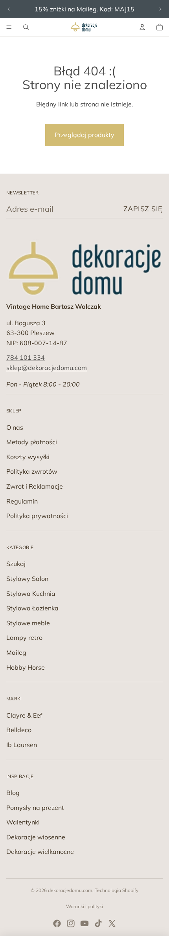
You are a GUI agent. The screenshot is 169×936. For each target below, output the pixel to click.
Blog (13, 793)
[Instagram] (70, 923)
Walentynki (23, 822)
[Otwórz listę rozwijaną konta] (142, 27)
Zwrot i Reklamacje (34, 486)
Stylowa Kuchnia (30, 593)
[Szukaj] (26, 27)
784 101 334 (25, 357)
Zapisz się (143, 208)
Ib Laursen (21, 745)
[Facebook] (57, 923)
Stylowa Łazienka (32, 608)
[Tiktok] (98, 923)
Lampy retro (24, 637)
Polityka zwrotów (31, 471)
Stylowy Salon (27, 578)
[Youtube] (84, 923)
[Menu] (9, 27)
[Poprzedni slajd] (8, 9)
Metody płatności (31, 442)
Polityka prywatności (37, 516)
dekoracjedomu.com (70, 890)
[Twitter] (112, 923)
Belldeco (18, 730)
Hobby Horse (25, 667)
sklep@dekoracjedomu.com (46, 368)
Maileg (16, 652)
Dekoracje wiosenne (35, 837)
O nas (14, 427)
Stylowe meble (28, 623)
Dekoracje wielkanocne (40, 851)
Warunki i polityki (84, 906)
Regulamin (22, 501)
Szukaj (16, 564)
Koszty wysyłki (28, 457)
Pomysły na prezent (35, 807)
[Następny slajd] (160, 9)
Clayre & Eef (24, 715)
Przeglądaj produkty (84, 135)
